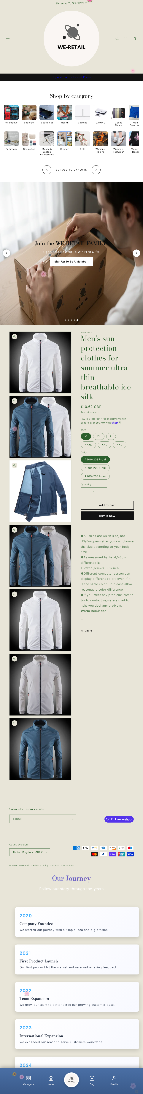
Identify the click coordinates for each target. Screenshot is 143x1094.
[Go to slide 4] (74, 320)
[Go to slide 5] (77, 320)
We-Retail (24, 865)
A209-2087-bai (95, 459)
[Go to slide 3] (71, 320)
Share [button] (88, 630)
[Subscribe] (72, 819)
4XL (119, 444)
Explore (71, 261)
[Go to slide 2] (68, 320)
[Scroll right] (96, 169)
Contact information (63, 865)
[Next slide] (136, 253)
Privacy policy (41, 865)
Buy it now (107, 516)
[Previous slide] (6, 253)
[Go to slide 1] (65, 320)
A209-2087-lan (95, 476)
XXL (104, 444)
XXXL (88, 444)
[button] (8, 38)
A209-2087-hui (95, 467)
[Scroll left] (46, 169)
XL (99, 436)
